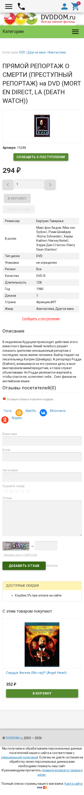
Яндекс (17, 418)
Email (6, 450)
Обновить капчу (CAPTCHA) (20, 555)
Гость (8, 411)
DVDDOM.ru (14, 738)
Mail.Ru (31, 411)
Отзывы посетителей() (29, 387)
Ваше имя (9, 434)
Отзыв (7, 498)
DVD (22, 52)
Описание (13, 331)
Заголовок (10, 470)
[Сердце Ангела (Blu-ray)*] (42, 644)
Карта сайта (73, 783)
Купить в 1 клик (18, 209)
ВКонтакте (58, 411)
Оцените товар (13, 486)
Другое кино (36, 52)
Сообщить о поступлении (41, 157)
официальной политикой (19, 757)
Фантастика (57, 52)
